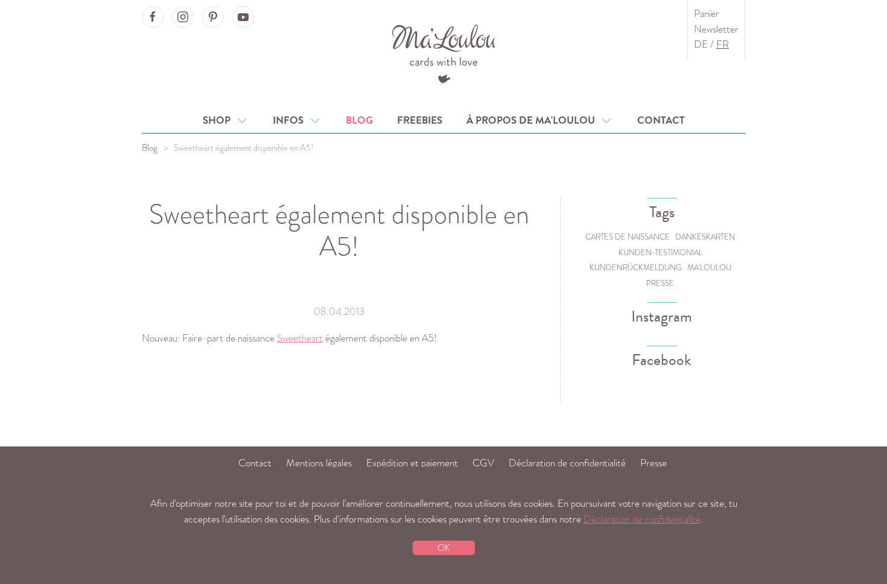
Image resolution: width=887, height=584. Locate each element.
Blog (359, 120)
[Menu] (443, 52)
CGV (483, 463)
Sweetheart (300, 338)
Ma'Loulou (709, 267)
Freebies (419, 120)
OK (443, 547)
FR (722, 44)
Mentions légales (319, 463)
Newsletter (716, 29)
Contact (661, 120)
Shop (219, 120)
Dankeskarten (705, 237)
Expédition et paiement (412, 463)
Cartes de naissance (627, 237)
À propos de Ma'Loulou (533, 120)
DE (701, 44)
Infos (290, 120)
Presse (660, 283)
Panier (706, 13)
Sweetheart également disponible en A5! (339, 230)
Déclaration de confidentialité (567, 463)
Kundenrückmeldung (636, 267)
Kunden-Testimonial (660, 252)
